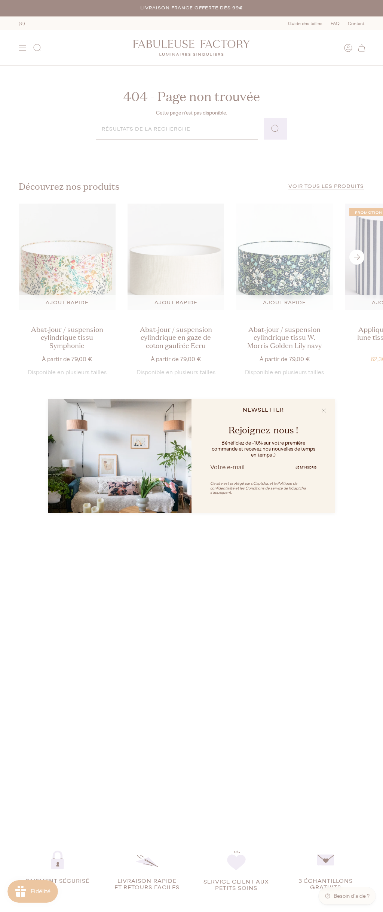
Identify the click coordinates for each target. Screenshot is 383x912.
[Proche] (324, 410)
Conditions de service (264, 488)
